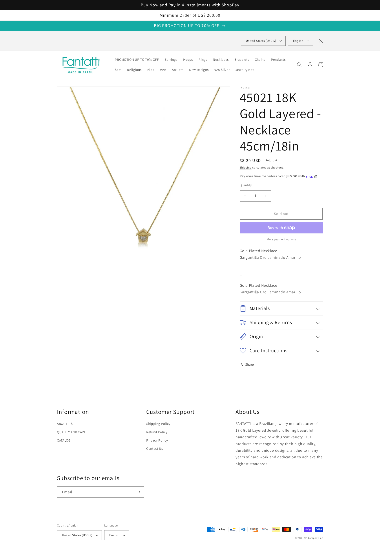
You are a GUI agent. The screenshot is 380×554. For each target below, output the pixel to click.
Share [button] (249, 364)
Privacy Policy (157, 440)
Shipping (246, 167)
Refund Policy (157, 432)
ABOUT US (65, 423)
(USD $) (261, 41)
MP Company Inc (313, 537)
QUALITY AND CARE (71, 432)
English (298, 41)
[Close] (320, 40)
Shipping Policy (158, 423)
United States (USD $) (77, 535)
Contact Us (154, 448)
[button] (299, 64)
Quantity (246, 185)
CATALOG (64, 440)
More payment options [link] (281, 239)
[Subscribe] (138, 492)
